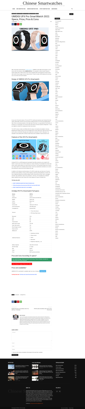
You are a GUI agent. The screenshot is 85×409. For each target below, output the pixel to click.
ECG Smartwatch (58, 65)
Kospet (56, 115)
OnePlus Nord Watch (59, 157)
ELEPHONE (57, 69)
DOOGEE (57, 62)
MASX (56, 134)
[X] (15, 24)
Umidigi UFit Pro (22, 294)
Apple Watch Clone (58, 31)
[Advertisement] (32, 60)
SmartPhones (57, 188)
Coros (56, 53)
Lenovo (56, 122)
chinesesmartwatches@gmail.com (36, 403)
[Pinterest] (18, 24)
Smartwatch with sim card (60, 191)
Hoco (56, 93)
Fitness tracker (17, 11)
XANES (56, 231)
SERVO (56, 181)
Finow (56, 71)
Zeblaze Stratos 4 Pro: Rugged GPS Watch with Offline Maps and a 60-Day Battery (46, 372)
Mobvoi (56, 141)
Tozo (56, 212)
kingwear (57, 114)
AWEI (56, 33)
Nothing (56, 153)
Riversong (57, 172)
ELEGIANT (57, 67)
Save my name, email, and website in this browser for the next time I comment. (28, 352)
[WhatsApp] (21, 24)
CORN (56, 52)
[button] (72, 8)
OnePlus (56, 155)
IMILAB (56, 100)
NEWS (56, 148)
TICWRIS (57, 207)
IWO (56, 103)
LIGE (56, 124)
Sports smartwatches (45, 8)
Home (13, 8)
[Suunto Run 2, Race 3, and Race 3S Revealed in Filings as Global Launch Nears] (11, 372)
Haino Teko (57, 88)
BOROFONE (57, 45)
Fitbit (56, 74)
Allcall (56, 24)
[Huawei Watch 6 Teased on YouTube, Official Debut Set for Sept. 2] (11, 367)
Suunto (56, 203)
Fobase (56, 77)
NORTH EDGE (58, 152)
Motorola (57, 145)
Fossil (56, 79)
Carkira (56, 46)
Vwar (56, 222)
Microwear (57, 139)
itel (55, 102)
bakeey (56, 34)
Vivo (56, 220)
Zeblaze (56, 238)
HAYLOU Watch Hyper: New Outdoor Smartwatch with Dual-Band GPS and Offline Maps (46, 378)
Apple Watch (57, 29)
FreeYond (57, 81)
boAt (56, 43)
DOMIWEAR (57, 60)
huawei (56, 95)
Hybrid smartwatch (58, 96)
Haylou (56, 91)
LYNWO (56, 127)
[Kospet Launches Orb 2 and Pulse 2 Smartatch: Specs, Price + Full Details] (35, 367)
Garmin (56, 84)
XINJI (56, 236)
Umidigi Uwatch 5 (28, 69)
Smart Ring (57, 184)
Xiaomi (56, 232)
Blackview (57, 38)
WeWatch (57, 226)
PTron (56, 165)
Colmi (56, 48)
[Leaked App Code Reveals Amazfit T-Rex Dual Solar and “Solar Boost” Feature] (11, 378)
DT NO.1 (57, 64)
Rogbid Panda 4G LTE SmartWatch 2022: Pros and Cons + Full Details (20, 309)
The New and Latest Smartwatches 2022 (28, 274)
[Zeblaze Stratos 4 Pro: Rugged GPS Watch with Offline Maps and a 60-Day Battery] (35, 372)
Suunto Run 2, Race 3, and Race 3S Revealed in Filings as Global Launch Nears (21, 372)
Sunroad (56, 201)
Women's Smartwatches (59, 229)
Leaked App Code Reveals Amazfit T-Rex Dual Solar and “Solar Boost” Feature (22, 378)
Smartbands (54, 8)
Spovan (56, 198)
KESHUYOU (57, 108)
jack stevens (15, 21)
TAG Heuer (57, 205)
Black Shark (57, 36)
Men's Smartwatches (19, 13)
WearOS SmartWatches (59, 224)
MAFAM (56, 129)
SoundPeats (57, 195)
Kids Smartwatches (59, 110)
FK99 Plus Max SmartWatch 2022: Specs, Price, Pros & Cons (43, 309)
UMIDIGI (37, 13)
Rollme (56, 176)
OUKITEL (57, 162)
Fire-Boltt (57, 72)
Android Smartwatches (32, 8)
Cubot (56, 55)
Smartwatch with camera (60, 189)
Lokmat (56, 126)
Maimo (56, 131)
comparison (57, 50)
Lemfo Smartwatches (59, 121)
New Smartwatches (21, 8)
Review (56, 170)
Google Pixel (57, 86)
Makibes (56, 133)
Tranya (56, 214)
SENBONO (57, 179)
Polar (56, 164)
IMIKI (56, 98)
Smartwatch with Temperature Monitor (62, 193)
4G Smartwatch (58, 21)
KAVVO (56, 107)
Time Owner (57, 208)
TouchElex (57, 210)
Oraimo (56, 160)
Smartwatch (17, 294)
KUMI (56, 117)
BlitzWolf (57, 40)
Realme (56, 169)
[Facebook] (13, 24)
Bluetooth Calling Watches (60, 41)
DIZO (56, 59)
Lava (56, 119)
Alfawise (56, 22)
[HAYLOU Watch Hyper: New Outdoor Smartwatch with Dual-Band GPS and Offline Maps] (35, 378)
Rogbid (56, 174)
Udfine (56, 215)
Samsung (57, 177)
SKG (56, 183)
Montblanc (57, 143)
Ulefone (56, 217)
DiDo (56, 57)
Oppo (56, 158)
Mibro (56, 138)
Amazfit (56, 26)
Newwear (57, 150)
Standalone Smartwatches (60, 200)
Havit (56, 90)
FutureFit (57, 83)
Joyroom (57, 105)
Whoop (56, 227)
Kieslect (56, 112)
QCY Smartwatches (59, 167)
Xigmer (56, 234)
